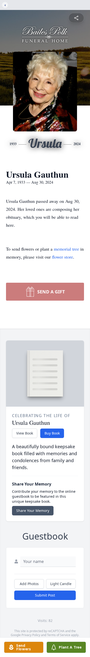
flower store (62, 257)
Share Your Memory (32, 510)
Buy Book (52, 433)
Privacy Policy (31, 635)
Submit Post (45, 595)
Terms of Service (58, 635)
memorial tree (66, 249)
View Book (24, 433)
